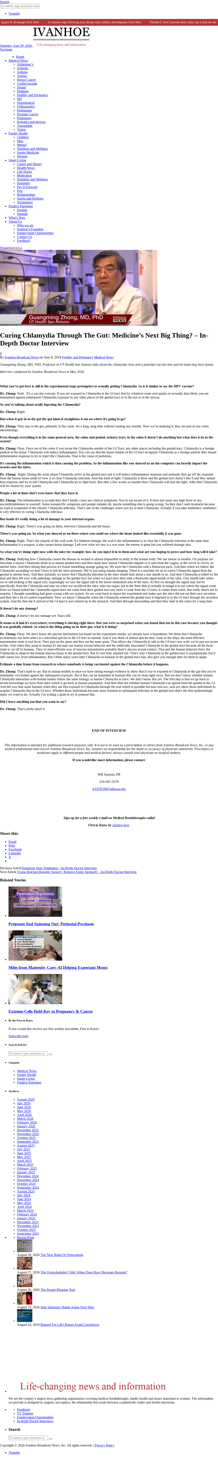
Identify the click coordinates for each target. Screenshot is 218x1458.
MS (19, 99)
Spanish (22, 214)
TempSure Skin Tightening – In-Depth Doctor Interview (59, 868)
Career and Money (29, 164)
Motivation (24, 175)
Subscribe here (18, 1036)
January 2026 (26, 1126)
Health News (26, 168)
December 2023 (28, 1222)
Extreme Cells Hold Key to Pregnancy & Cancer (51, 1011)
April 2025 (24, 1161)
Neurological (25, 103)
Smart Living (17, 160)
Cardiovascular (27, 83)
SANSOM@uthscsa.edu (109, 789)
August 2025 (25, 1145)
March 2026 (25, 1118)
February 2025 (27, 1168)
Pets (20, 191)
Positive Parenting (21, 206)
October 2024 (26, 1184)
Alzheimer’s (25, 64)
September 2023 (28, 1233)
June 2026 (24, 1107)
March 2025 (25, 1164)
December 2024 (28, 1176)
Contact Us (24, 237)
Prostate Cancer (27, 114)
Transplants (24, 125)
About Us (15, 221)
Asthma (22, 72)
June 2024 (24, 1199)
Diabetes (23, 91)
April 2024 (24, 1207)
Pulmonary (24, 118)
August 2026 (25, 1099)
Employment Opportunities (35, 233)
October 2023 (26, 1230)
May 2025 (24, 1157)
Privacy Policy (104, 1445)
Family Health (18, 133)
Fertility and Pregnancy (32, 95)
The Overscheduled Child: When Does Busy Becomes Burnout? (83, 1272)
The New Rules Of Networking (61, 1255)
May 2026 (24, 1111)
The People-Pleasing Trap (57, 1290)
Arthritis (22, 68)
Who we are (25, 225)
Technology (25, 202)
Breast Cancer (26, 80)
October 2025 (26, 1138)
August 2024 (25, 1191)
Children (23, 137)
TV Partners (25, 1413)
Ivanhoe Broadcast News (22, 357)
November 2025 (28, 1134)
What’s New (17, 217)
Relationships (26, 194)
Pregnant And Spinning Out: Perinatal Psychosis (51, 924)
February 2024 (27, 1214)
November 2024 (28, 1180)
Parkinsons (24, 110)
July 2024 (23, 1195)
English (22, 210)
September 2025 (28, 1141)
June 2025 (24, 1153)
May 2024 (24, 1203)
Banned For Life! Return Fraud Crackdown (69, 1324)
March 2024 (25, 1210)
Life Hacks (24, 171)
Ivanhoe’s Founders (30, 229)
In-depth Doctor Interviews (35, 1421)
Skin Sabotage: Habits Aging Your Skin (67, 1307)
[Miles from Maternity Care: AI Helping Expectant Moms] (35, 959)
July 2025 (23, 1149)
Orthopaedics (26, 106)
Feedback (23, 240)
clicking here (120, 825)
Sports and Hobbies (30, 198)
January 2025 (26, 1172)
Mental (21, 145)
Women (22, 156)
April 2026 (24, 1115)
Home (20, 57)
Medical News (18, 60)
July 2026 (23, 1103)
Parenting (23, 183)
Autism (22, 76)
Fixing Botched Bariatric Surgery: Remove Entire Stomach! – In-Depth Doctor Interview (77, 872)
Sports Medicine (28, 152)
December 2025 (28, 1130)
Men (20, 141)
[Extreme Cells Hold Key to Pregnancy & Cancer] (35, 1003)
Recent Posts (25, 1237)
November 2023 (28, 1226)
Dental (21, 87)
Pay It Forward (27, 187)
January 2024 (26, 1218)
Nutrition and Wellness (32, 148)
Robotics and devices (31, 122)
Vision (21, 129)
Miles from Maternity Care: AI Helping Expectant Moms (58, 967)
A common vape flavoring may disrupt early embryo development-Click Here (82, 22)
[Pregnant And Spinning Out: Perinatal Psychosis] (35, 915)
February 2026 (27, 1122)
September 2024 (28, 1187)
